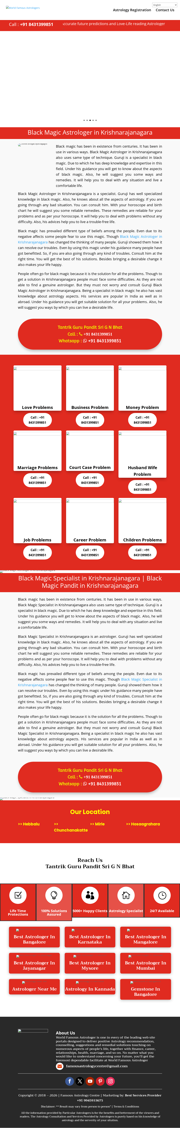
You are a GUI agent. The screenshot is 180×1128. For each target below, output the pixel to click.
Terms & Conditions (126, 1106)
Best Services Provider (143, 1095)
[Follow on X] (79, 1081)
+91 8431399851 (36, 24)
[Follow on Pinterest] (100, 1081)
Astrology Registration (132, 10)
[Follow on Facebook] (69, 1081)
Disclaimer (48, 1106)
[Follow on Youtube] (90, 1081)
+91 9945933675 (90, 1100)
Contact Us (165, 10)
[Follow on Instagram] (110, 1081)
